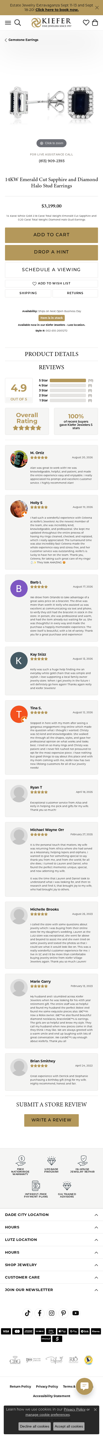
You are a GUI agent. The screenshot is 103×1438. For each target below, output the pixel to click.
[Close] (97, 7)
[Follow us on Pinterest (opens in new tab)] (63, 1313)
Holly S (36, 503)
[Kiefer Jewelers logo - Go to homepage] (51, 22)
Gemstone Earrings (23, 40)
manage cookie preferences (48, 1415)
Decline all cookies (34, 1426)
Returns (75, 293)
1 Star (44, 400)
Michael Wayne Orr (47, 830)
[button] (17, 23)
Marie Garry (40, 981)
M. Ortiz (37, 453)
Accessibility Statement (51, 1396)
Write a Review (52, 1120)
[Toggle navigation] (8, 22)
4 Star (43, 385)
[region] (51, 102)
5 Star (43, 380)
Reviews (51, 367)
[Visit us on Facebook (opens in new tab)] (39, 1313)
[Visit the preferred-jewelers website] (55, 1360)
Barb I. (36, 582)
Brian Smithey (42, 1061)
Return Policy (20, 1386)
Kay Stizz (38, 654)
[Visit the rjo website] (73, 1360)
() (90, 380)
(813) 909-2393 (51, 161)
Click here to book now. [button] (57, 9)
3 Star (43, 390)
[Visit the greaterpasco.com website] (89, 1360)
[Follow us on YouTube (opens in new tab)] (75, 1313)
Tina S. (36, 708)
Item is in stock (51, 318)
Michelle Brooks (44, 909)
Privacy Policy (47, 1386)
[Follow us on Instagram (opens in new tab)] (51, 1313)
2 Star (43, 395)
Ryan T (36, 787)
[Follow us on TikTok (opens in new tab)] (27, 1313)
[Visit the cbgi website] (15, 1360)
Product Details (51, 354)
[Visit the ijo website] (33, 1360)
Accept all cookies (69, 1426)
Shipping (28, 293)
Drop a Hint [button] (51, 252)
